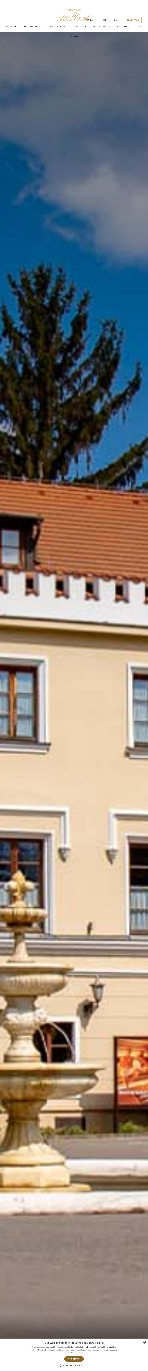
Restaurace (31, 27)
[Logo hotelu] (74, 17)
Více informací (77, 1353)
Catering (123, 27)
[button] (74, 1366)
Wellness (57, 27)
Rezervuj (132, 20)
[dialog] (74, 1355)
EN (115, 20)
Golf (140, 27)
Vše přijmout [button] (74, 1359)
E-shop (74, 36)
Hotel (9, 27)
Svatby (79, 27)
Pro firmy (100, 27)
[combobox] (144, 1342)
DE (105, 20)
